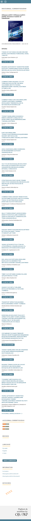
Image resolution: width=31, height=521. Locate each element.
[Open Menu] (1, 1)
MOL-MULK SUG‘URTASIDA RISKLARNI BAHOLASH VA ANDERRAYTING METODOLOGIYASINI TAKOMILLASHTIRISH (15, 261)
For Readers (5, 471)
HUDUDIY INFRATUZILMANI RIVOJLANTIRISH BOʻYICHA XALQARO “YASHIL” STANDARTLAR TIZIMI (15, 231)
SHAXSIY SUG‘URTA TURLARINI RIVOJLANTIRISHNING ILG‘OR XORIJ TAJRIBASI (13, 289)
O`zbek (4, 453)
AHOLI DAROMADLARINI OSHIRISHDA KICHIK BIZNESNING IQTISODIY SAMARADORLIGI (13, 150)
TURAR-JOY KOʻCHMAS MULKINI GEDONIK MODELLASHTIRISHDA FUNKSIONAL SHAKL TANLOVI (15, 53)
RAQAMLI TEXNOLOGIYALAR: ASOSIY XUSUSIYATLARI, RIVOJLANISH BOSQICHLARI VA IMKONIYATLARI (13, 366)
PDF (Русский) (8, 344)
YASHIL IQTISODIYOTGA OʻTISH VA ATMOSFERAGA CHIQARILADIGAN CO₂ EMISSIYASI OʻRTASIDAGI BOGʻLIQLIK (14, 246)
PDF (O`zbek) (8, 62)
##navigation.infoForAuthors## (10, 473)
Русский (4, 448)
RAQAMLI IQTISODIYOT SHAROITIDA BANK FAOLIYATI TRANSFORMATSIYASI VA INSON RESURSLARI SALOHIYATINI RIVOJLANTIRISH (15, 68)
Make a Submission (10, 460)
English (4, 451)
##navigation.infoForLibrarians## (11, 476)
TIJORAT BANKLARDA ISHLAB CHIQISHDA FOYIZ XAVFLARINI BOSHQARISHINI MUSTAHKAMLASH (15, 351)
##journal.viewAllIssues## (11, 413)
